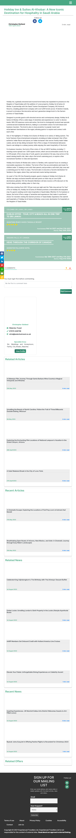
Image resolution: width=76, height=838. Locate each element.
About (21, 820)
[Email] (2, 273)
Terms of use (9, 820)
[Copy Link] (2, 277)
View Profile (20, 351)
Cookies (49, 820)
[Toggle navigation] (70, 3)
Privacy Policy (35, 820)
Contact (10, 825)
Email (33, 797)
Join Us (21, 825)
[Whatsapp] (2, 269)
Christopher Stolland (17, 24)
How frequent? (36, 806)
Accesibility (61, 820)
